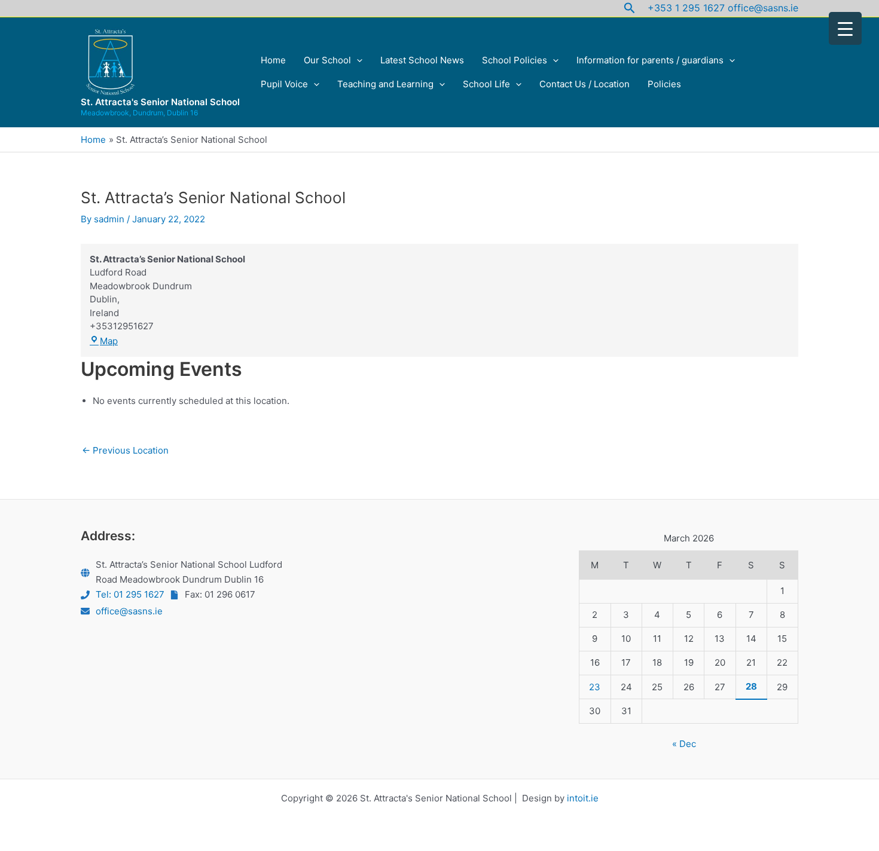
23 (594, 687)
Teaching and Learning (385, 84)
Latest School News (422, 60)
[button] (630, 8)
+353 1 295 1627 (686, 8)
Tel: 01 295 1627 (130, 594)
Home (273, 60)
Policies (664, 84)
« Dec (684, 743)
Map (109, 341)
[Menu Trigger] (845, 28)
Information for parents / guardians (650, 60)
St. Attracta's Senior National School (160, 102)
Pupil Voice (284, 84)
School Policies (514, 60)
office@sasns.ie (763, 8)
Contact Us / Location (584, 84)
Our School (327, 60)
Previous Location (125, 450)
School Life (486, 84)
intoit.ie (583, 798)
